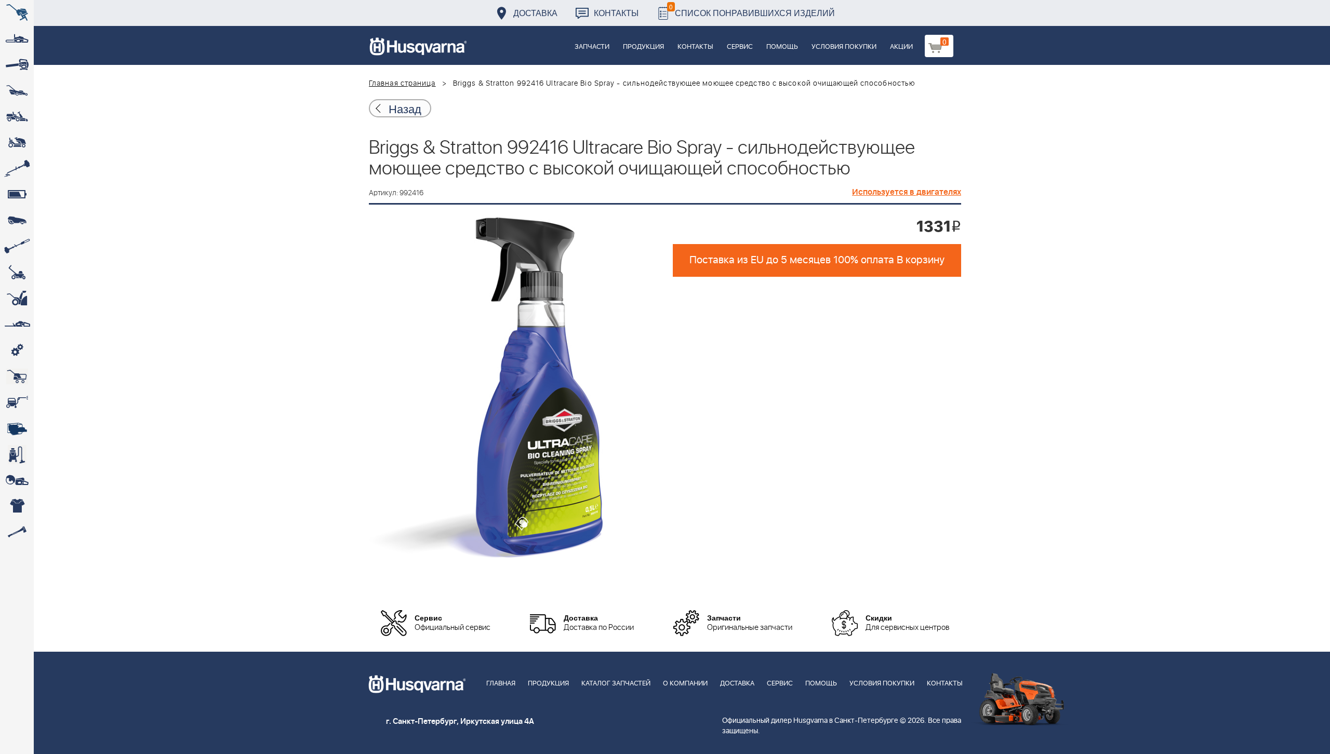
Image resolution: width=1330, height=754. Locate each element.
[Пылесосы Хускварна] (17, 454)
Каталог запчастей (615, 684)
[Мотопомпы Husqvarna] (17, 428)
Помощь (782, 47)
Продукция (643, 47)
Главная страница (402, 83)
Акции (901, 47)
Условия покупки (844, 47)
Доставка (535, 13)
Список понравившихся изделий (752, 10)
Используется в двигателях (906, 192)
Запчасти (592, 47)
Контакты (616, 13)
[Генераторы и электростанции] (17, 376)
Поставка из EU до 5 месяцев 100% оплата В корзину (817, 260)
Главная (500, 684)
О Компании (685, 684)
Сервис (740, 47)
